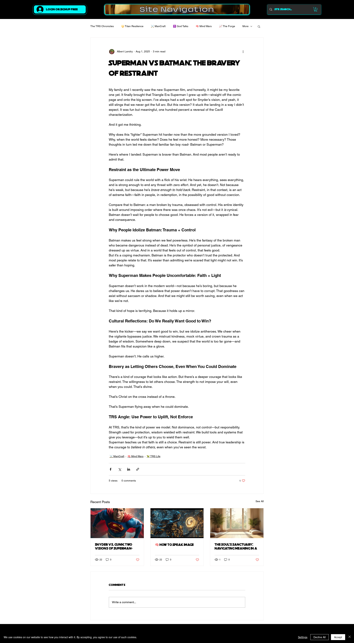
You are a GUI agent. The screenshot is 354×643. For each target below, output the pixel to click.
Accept (338, 637)
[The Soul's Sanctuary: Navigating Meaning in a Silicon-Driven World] (236, 523)
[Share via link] (137, 469)
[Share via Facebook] (110, 469)
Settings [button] (302, 637)
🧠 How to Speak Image (174, 545)
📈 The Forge (227, 26)
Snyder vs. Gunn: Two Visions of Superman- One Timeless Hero (114, 546)
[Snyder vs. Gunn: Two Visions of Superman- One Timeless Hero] (117, 523)
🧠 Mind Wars (204, 26)
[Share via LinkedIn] (128, 469)
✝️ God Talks (180, 26)
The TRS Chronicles (102, 26)
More (245, 26)
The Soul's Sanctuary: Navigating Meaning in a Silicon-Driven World (236, 546)
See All (260, 501)
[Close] (349, 637)
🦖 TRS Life (153, 456)
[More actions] (243, 51)
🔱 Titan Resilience (132, 26)
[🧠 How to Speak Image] (177, 523)
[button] (315, 9)
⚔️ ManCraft (158, 26)
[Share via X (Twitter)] (119, 469)
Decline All (319, 637)
